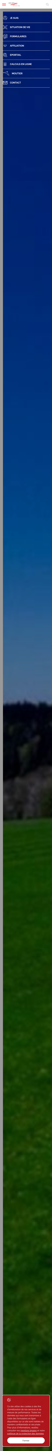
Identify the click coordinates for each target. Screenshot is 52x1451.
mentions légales (29, 1430)
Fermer (26, 1441)
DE (47, 11)
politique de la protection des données (25, 1433)
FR (43, 11)
